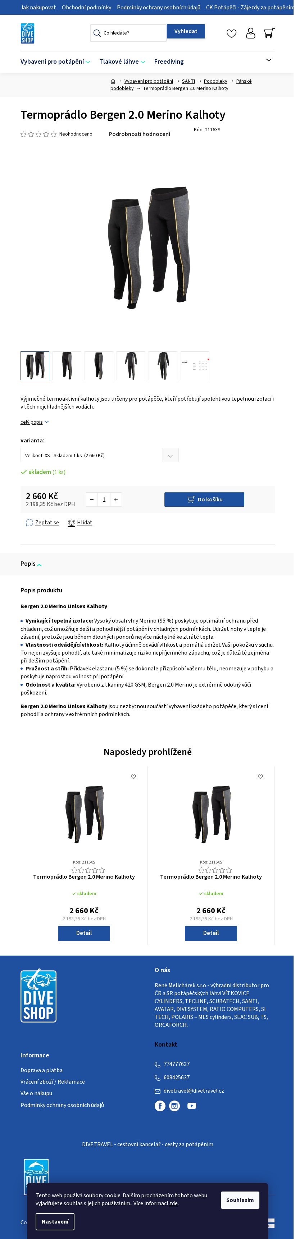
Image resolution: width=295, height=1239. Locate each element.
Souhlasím (240, 1200)
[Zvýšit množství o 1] (116, 499)
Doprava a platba (42, 1070)
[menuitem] (58, 62)
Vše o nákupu (36, 1093)
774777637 (177, 1064)
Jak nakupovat (38, 8)
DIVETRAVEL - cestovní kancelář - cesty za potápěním (147, 1144)
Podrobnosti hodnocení (139, 134)
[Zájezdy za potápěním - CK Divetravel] (36, 1177)
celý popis (32, 422)
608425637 (177, 1077)
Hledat (186, 31)
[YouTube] (191, 1109)
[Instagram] (174, 1106)
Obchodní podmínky (86, 8)
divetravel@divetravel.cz (194, 1091)
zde (173, 1203)
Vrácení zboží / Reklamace (53, 1082)
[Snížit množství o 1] (92, 499)
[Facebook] (160, 1106)
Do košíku (210, 500)
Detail (84, 933)
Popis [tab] (28, 564)
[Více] (264, 60)
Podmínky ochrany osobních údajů (158, 8)
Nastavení (55, 1222)
